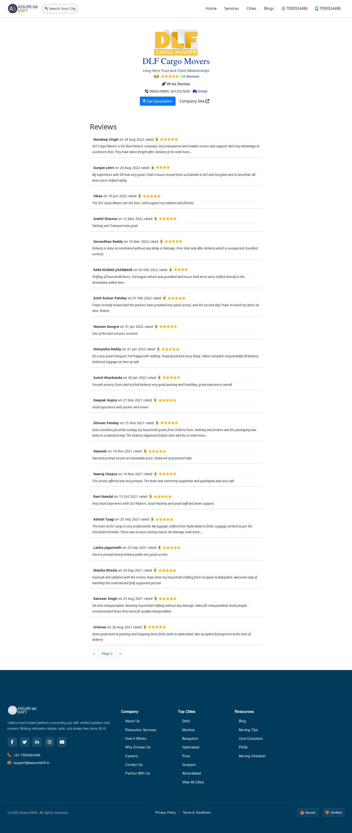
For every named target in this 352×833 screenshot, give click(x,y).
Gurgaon (189, 764)
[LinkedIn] (37, 742)
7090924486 (296, 8)
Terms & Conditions (197, 812)
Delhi (186, 720)
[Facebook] (12, 742)
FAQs (243, 747)
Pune (186, 755)
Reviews (189, 76)
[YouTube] (62, 742)
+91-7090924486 (27, 754)
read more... (183, 152)
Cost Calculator (251, 738)
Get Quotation (158, 101)
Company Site (192, 101)
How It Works (135, 738)
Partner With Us (137, 773)
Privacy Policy (165, 812)
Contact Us (133, 764)
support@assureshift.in (32, 762)
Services (231, 8)
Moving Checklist (252, 755)
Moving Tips (248, 729)
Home (211, 8)
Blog (242, 720)
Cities (251, 8)
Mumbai (188, 729)
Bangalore (190, 738)
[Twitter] (24, 742)
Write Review (178, 84)
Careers (131, 755)
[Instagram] (49, 742)
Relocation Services (140, 729)
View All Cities (193, 782)
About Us (132, 720)
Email (202, 91)
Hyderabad (190, 747)
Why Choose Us (137, 747)
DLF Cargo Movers (176, 60)
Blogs (269, 8)
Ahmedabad (191, 773)
